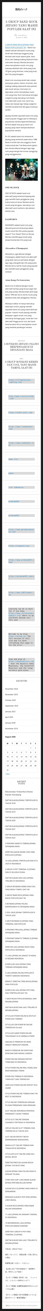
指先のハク (21, 9)
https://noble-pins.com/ (21, 413)
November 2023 (11, 694)
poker (11, 473)
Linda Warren (22, 35)
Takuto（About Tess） (14, 1249)
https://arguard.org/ (19, 546)
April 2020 (9, 717)
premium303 (14, 501)
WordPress (23, 1305)
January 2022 (10, 711)
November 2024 (11, 689)
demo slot (13, 459)
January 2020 (10, 723)
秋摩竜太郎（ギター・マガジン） (17, 1263)
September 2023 (11, 706)
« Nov (7, 774)
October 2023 (10, 700)
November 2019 (11, 728)
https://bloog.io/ (17, 636)
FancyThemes (33, 1305)
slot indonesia (16, 487)
